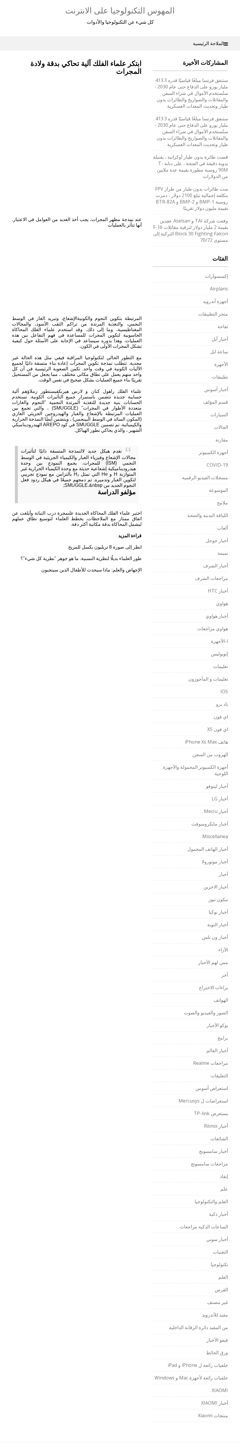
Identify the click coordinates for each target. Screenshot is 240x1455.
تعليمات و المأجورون (208, 679)
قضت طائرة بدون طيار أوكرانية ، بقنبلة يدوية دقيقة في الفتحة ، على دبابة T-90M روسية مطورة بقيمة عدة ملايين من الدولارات (190, 166)
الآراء (223, 949)
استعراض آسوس (212, 1088)
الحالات (221, 427)
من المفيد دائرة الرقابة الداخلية (198, 1327)
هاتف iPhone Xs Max (206, 742)
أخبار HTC (218, 591)
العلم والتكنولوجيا (211, 1201)
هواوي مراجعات (212, 628)
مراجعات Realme (210, 1063)
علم (224, 1189)
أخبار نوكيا (218, 912)
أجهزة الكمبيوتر (213, 452)
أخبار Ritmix (216, 1126)
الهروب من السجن (210, 754)
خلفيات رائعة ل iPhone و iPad (198, 1365)
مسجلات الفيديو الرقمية (205, 477)
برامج (222, 1038)
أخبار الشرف (215, 565)
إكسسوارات (216, 276)
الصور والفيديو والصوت (206, 1012)
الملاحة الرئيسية (208, 43)
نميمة (222, 553)
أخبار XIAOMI (214, 1403)
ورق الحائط (217, 1352)
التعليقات (219, 1075)
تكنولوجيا (219, 1264)
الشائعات (219, 1138)
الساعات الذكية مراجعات (204, 1226)
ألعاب (222, 528)
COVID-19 (217, 465)
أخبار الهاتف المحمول (207, 849)
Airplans (219, 288)
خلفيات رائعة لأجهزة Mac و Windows (191, 1377)
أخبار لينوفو (217, 786)
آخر (224, 975)
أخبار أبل (220, 339)
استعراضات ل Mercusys (203, 1101)
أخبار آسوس (216, 389)
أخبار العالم (217, 1050)
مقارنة (221, 439)
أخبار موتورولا (215, 861)
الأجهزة (221, 364)
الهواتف (221, 1000)
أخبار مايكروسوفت (209, 824)
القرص (221, 1289)
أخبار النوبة (217, 924)
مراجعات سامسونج (209, 1163)
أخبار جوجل (217, 540)
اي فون (221, 716)
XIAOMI (220, 1390)
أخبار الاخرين (215, 887)
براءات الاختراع (213, 987)
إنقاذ (224, 1176)
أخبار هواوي (216, 616)
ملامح (222, 502)
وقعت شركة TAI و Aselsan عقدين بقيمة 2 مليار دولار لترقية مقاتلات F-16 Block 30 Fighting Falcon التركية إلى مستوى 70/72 (190, 230)
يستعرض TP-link (211, 1113)
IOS (224, 691)
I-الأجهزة (219, 641)
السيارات (219, 414)
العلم (223, 1277)
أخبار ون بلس (215, 937)
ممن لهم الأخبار (213, 962)
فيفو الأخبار (217, 1340)
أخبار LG (220, 798)
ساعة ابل (219, 351)
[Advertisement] (61, 114)
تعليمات (220, 666)
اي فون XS (217, 729)
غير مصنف (217, 1302)
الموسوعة (218, 490)
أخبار (223, 874)
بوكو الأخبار (217, 1025)
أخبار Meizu (216, 811)
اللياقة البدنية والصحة (207, 515)
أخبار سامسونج (213, 1151)
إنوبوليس (219, 654)
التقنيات (220, 1252)
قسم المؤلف (215, 402)
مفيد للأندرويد (215, 1315)
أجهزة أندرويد (215, 301)
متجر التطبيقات (213, 314)
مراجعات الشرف (211, 578)
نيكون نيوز (218, 899)
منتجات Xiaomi (213, 1415)
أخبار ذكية (218, 1214)
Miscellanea (215, 836)
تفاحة (222, 326)
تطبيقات (220, 377)
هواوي (222, 603)
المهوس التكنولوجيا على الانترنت (120, 10)
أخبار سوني (217, 1239)
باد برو (222, 704)
